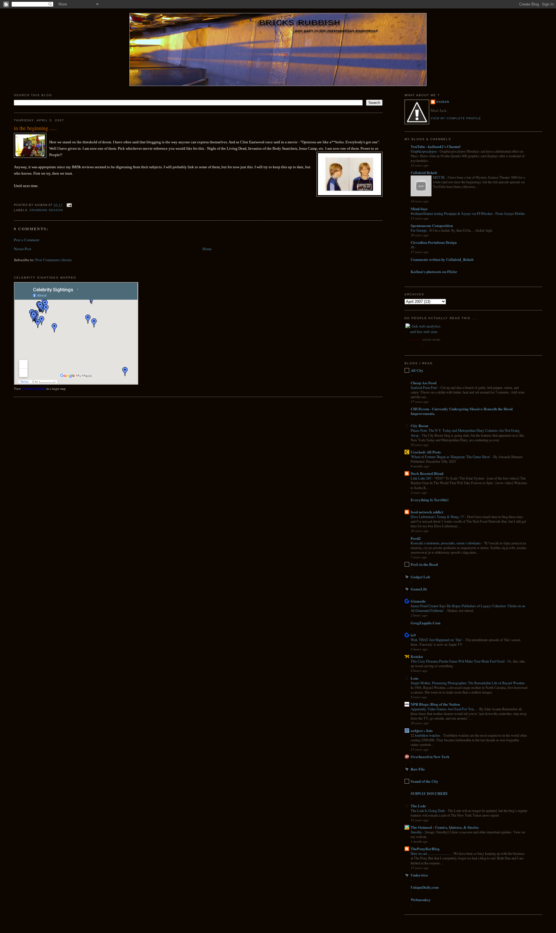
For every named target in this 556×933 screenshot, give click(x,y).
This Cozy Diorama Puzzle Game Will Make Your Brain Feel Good (458, 661)
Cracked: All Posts (426, 452)
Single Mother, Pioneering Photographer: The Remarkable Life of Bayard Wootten (468, 682)
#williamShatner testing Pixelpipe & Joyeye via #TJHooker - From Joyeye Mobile (468, 213)
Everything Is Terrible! (430, 499)
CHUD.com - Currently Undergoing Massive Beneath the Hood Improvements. (462, 411)
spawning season (46, 210)
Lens (414, 678)
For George (419, 230)
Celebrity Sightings (33, 389)
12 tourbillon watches (426, 735)
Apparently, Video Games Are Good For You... (444, 709)
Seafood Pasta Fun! (424, 387)
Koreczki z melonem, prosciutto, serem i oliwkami (446, 543)
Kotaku (417, 656)
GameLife (419, 589)
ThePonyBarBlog (425, 848)
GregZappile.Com (425, 622)
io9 (413, 635)
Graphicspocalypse (424, 151)
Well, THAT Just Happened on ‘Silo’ (437, 639)
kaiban (442, 101)
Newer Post (22, 248)
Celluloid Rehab (424, 172)
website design (431, 339)
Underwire (419, 875)
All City (417, 370)
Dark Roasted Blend (427, 473)
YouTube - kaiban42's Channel (435, 146)
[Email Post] (68, 205)
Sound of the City (424, 781)
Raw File (418, 769)
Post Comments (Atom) (53, 259)
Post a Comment (26, 239)
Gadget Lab (420, 576)
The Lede (418, 805)
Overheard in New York (430, 756)
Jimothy (417, 832)
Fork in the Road (424, 564)
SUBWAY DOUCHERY (429, 793)
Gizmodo (418, 601)
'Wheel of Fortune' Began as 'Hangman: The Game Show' (451, 456)
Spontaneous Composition (432, 225)
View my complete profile (456, 118)
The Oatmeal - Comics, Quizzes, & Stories (445, 827)
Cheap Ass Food (423, 382)
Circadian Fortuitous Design (434, 242)
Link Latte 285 (421, 478)
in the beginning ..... (35, 128)
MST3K (439, 177)
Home (207, 248)
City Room (419, 425)
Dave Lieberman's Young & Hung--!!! (438, 516)
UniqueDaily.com (425, 887)
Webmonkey (421, 899)
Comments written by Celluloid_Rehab (442, 259)
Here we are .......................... (431, 853)
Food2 (416, 538)
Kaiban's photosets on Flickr (434, 271)
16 (413, 247)
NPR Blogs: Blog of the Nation (435, 704)
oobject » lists (422, 730)
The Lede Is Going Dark (428, 810)
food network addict (427, 512)
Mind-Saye (419, 208)
